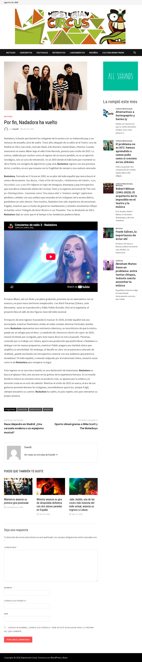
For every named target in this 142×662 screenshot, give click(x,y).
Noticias (10, 52)
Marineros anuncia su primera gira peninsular (16, 501)
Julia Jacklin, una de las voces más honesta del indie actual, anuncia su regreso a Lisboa (82, 504)
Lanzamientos (77, 52)
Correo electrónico (15, 600)
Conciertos (26, 52)
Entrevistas (58, 52)
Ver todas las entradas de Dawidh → (41, 454)
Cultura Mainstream (113, 52)
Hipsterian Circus (29, 657)
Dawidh (16, 129)
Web (6, 614)
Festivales (42, 52)
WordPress (56, 657)
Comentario (11, 547)
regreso (48, 409)
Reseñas (93, 52)
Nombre (9, 587)
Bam (65, 657)
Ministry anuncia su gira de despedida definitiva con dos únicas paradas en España (49, 504)
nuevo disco (35, 409)
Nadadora (22, 409)
